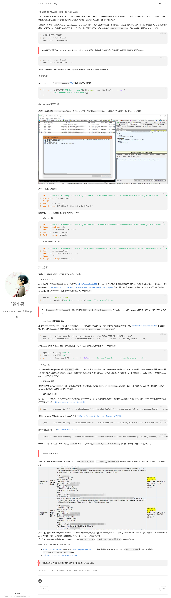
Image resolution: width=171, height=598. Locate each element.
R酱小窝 (17, 303)
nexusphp (62, 570)
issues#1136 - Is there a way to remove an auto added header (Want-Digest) (82, 287)
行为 (64, 83)
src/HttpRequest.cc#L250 (86, 284)
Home (40, 3)
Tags (56, 3)
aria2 (71, 570)
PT (55, 570)
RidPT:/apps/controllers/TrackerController (60, 555)
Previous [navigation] (44, 589)
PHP (49, 570)
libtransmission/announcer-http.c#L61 (70, 402)
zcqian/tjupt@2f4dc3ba (81, 549)
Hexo (12, 596)
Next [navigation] (163, 589)
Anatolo (29, 596)
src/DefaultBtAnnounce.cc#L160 (144, 326)
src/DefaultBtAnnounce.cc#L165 (70, 430)
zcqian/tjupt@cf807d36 (52, 549)
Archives (48, 3)
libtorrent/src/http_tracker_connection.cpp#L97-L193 (100, 416)
